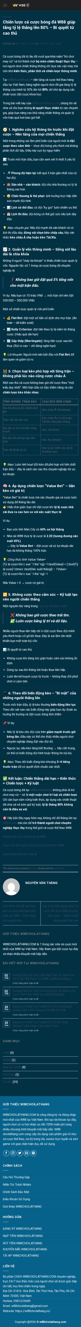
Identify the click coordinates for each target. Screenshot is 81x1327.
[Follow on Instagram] (13, 1153)
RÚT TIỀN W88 (12, 1243)
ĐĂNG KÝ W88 (12, 1228)
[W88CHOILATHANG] (40, 5)
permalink (59, 868)
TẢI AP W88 (11, 1255)
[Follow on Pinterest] (33, 1153)
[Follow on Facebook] (6, 1153)
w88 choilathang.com (45, 103)
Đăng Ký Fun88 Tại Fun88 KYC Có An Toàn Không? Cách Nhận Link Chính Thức (40, 1024)
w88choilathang (19, 80)
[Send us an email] (27, 1153)
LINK (6, 1052)
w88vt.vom (10, 823)
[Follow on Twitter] (20, 1153)
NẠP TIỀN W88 (13, 1236)
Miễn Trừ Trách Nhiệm (17, 1184)
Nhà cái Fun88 (12, 1067)
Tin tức (7, 17)
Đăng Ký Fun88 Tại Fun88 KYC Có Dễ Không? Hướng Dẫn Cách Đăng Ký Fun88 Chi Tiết (42, 1008)
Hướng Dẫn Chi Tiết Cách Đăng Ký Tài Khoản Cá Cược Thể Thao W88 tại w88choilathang (44, 992)
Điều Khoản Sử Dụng (16, 1199)
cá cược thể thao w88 (52, 606)
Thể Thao (9, 1074)
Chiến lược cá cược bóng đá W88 (24, 836)
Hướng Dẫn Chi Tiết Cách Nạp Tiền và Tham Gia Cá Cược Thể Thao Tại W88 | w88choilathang (43, 976)
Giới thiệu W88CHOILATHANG (22, 1206)
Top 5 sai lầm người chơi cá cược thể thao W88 (33, 845)
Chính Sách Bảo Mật (16, 1192)
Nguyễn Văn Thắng (50, 44)
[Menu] (5, 5)
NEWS (7, 1060)
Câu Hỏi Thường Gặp (16, 1177)
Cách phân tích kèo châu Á (20, 854)
